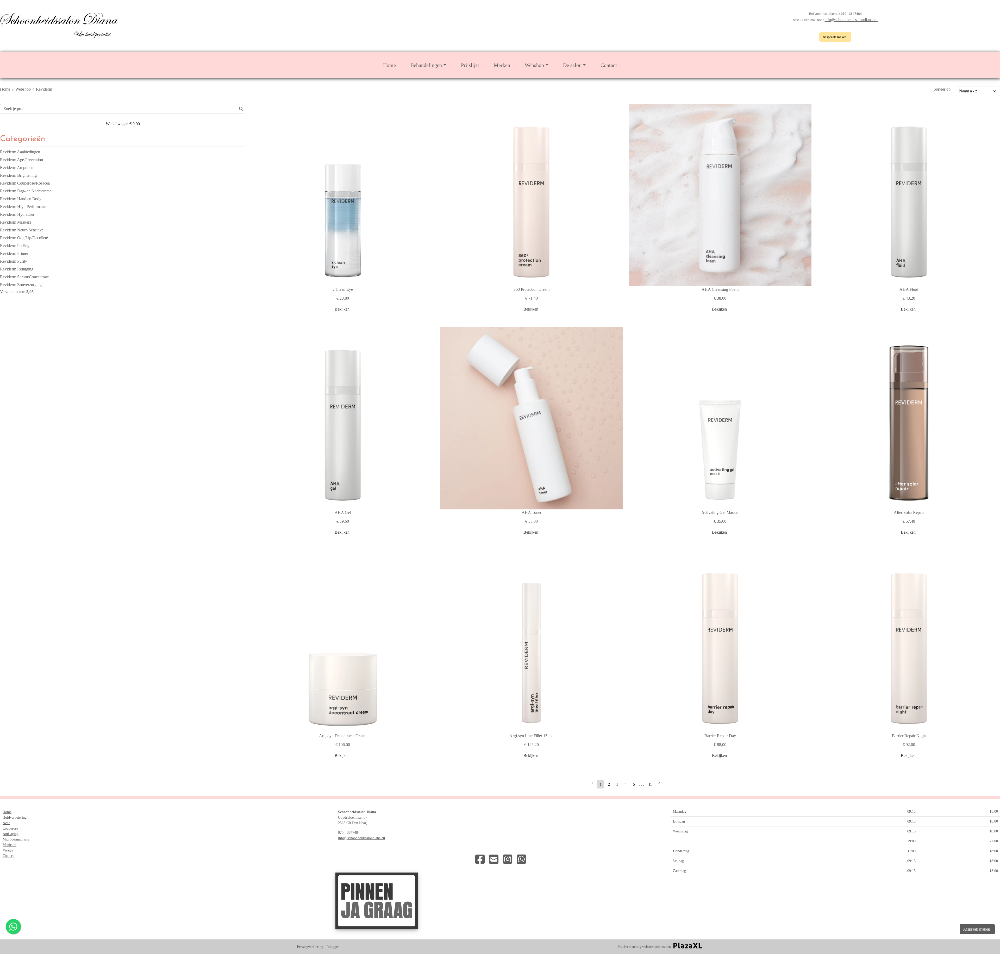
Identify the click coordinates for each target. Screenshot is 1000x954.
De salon (572, 65)
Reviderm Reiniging (16, 269)
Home (389, 65)
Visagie (8, 850)
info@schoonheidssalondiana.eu (851, 19)
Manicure (9, 845)
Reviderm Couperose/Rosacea (25, 183)
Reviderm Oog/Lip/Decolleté (24, 238)
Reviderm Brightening (18, 175)
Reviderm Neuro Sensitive (21, 230)
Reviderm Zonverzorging (21, 284)
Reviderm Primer (14, 253)
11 (650, 784)
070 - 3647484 (349, 833)
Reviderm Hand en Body (20, 199)
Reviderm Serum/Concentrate (24, 277)
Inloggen (333, 947)
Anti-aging (10, 834)
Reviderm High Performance (23, 206)
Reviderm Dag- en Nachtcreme (25, 191)
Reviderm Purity (13, 261)
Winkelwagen (123, 124)
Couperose (10, 828)
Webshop (534, 65)
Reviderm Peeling (14, 245)
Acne (6, 823)
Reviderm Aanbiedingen (20, 152)
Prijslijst (470, 65)
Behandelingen (426, 65)
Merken (502, 65)
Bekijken (342, 309)
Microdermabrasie (16, 839)
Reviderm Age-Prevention (21, 159)
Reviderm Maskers (15, 222)
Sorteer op (942, 89)
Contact (609, 65)
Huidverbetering (15, 817)
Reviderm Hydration (17, 214)
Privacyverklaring (310, 947)
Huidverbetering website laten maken (644, 947)
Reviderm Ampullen (16, 167)
